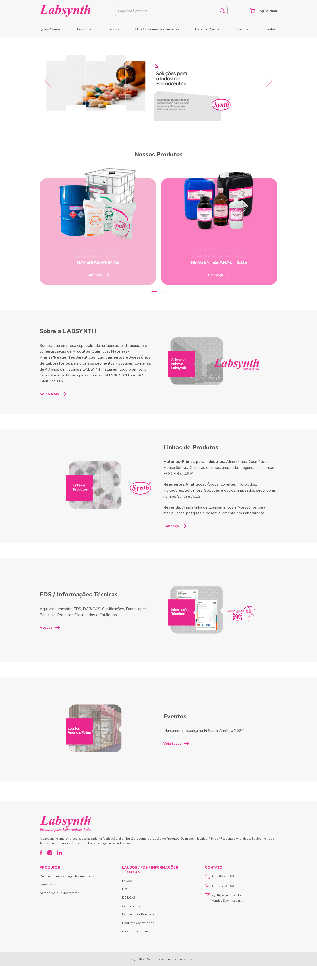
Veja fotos (172, 743)
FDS (125, 889)
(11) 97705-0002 (223, 886)
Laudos (113, 29)
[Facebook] (41, 852)
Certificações (131, 906)
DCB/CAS (128, 898)
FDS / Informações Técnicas (157, 29)
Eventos (242, 29)
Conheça (171, 526)
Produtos (84, 29)
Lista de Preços (207, 29)
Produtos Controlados (138, 923)
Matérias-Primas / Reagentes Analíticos (67, 876)
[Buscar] (222, 10)
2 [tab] (163, 291)
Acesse (46, 627)
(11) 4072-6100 (223, 876)
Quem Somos (50, 29)
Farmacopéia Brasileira (138, 914)
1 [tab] (154, 291)
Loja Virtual (267, 11)
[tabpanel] (97, 231)
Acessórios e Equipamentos (59, 893)
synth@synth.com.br (226, 895)
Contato (271, 29)
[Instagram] (49, 852)
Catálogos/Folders (135, 931)
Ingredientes (48, 884)
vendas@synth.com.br (228, 901)
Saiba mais (49, 394)
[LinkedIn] (59, 852)
